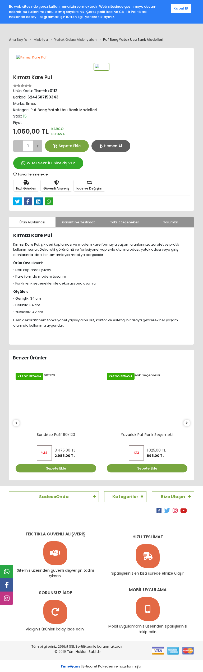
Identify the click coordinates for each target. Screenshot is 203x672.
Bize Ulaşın (173, 497)
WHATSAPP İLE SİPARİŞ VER (51, 163)
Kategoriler (125, 497)
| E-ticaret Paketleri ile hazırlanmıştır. (101, 666)
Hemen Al (113, 145)
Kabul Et (180, 8)
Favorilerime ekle (32, 174)
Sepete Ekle (70, 145)
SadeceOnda (54, 497)
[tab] (32, 222)
